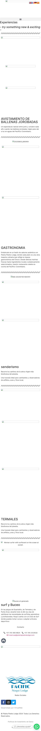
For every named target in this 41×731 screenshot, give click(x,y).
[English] (30, 3)
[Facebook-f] (3, 702)
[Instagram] (8, 702)
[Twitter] (13, 702)
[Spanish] (38, 3)
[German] (35, 3)
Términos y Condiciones (20, 727)
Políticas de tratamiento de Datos (20, 722)
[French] (33, 3)
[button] (20, 19)
